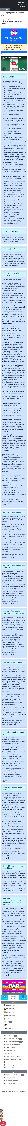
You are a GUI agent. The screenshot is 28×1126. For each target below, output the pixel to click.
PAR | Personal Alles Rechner (14, 1075)
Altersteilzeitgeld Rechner (13, 1041)
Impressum (9, 1028)
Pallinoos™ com (10, 1012)
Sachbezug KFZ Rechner (11, 1080)
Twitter (5, 998)
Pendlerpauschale (10, 1047)
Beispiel (20, 302)
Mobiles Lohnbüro (10, 1078)
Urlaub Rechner (11, 1036)
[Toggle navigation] (3, 4)
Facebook (22, 998)
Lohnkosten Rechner (12, 1044)
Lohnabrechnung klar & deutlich (13, 1056)
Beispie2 (6, 431)
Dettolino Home (10, 1005)
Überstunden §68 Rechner (12, 1068)
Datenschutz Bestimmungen (14, 1025)
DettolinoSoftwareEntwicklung (22, 4)
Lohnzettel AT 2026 (10, 1050)
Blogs (8, 1022)
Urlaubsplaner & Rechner (13, 1038)
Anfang (3, 1124)
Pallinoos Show (10, 1015)
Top (11, 557)
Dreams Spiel (8, 1053)
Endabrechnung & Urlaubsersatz (14, 1065)
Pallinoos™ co (10, 1008)
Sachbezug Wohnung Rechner (13, 1083)
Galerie (7, 1019)
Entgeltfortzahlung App (11, 1062)
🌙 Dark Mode (5, 9)
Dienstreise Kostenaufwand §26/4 (14, 1059)
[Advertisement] (14, 1111)
